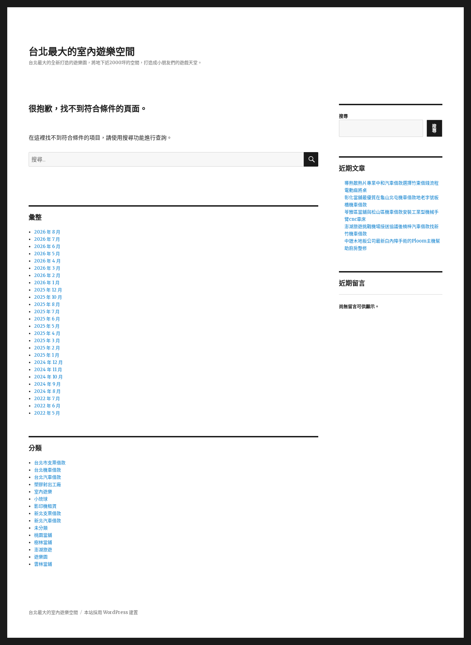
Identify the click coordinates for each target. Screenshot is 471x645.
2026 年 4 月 (47, 261)
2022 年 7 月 (47, 398)
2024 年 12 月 (48, 362)
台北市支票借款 (50, 463)
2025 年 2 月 (47, 348)
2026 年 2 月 (47, 275)
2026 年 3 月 (47, 268)
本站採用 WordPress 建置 (111, 612)
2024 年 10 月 (48, 377)
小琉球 (41, 499)
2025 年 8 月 (47, 304)
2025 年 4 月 (47, 333)
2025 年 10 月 (48, 297)
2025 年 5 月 (47, 326)
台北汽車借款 (47, 477)
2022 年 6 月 (47, 406)
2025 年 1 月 (46, 355)
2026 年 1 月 (47, 283)
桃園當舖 (43, 535)
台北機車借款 (47, 470)
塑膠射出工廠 (47, 484)
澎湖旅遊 (43, 550)
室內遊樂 (43, 492)
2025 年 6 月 (47, 319)
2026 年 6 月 (47, 246)
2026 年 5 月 (47, 254)
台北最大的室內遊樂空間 (82, 52)
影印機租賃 (45, 506)
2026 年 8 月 (47, 232)
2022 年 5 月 (47, 413)
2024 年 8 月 (47, 391)
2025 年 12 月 (48, 290)
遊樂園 (41, 557)
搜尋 (343, 116)
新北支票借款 (47, 513)
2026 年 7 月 (47, 239)
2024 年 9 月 (47, 384)
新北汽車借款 (47, 521)
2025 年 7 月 (47, 312)
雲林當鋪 (43, 564)
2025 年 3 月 (47, 341)
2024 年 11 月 (48, 370)
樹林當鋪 (43, 542)
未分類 (41, 528)
